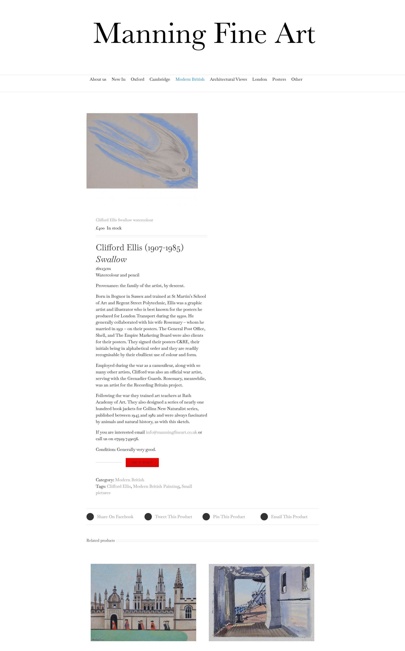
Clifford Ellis (119, 486)
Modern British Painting (156, 486)
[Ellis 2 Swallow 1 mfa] (142, 150)
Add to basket (142, 462)
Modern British (129, 479)
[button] (200, 87)
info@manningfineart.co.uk (171, 432)
